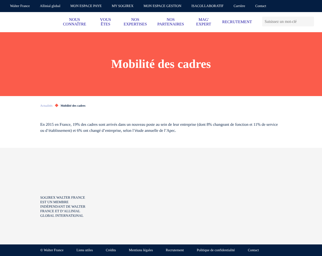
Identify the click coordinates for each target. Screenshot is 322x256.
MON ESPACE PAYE (86, 6)
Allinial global (50, 6)
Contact (260, 6)
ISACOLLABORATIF (207, 6)
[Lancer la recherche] (310, 21)
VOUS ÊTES (105, 22)
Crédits (111, 250)
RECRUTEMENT (237, 22)
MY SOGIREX (122, 6)
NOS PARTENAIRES (170, 22)
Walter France (20, 6)
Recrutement (175, 250)
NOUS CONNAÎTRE (74, 22)
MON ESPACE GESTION (162, 6)
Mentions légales (141, 250)
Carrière (239, 6)
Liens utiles (84, 250)
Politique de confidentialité (216, 250)
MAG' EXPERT (203, 22)
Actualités (46, 105)
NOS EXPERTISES (135, 22)
